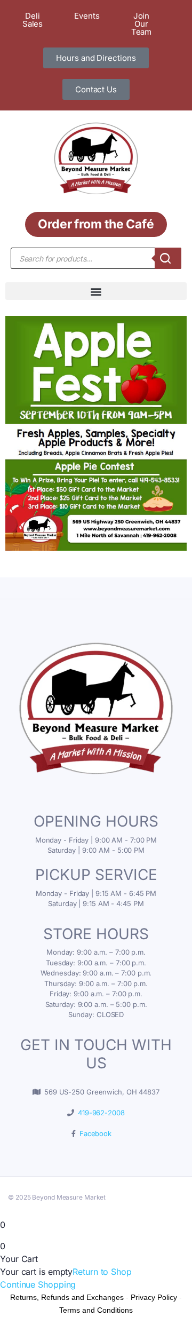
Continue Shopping (38, 1284)
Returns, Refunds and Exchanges (67, 1297)
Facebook (93, 1133)
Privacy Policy (154, 1297)
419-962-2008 (99, 1112)
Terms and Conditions (96, 1310)
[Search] (168, 258)
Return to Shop (102, 1271)
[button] (96, 291)
